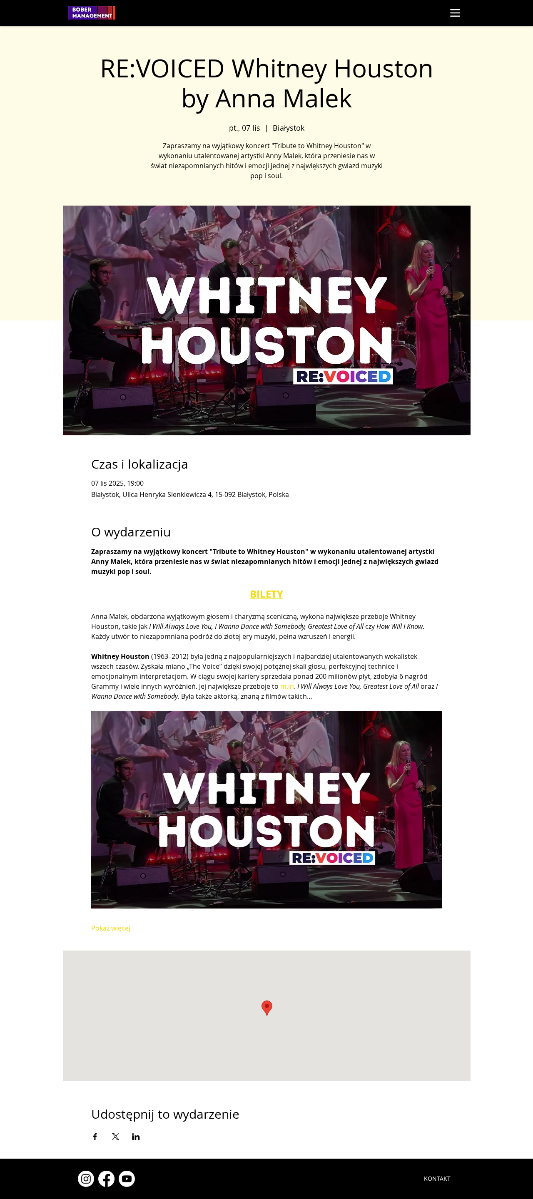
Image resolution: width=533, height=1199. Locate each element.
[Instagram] (86, 1179)
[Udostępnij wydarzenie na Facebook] (95, 1136)
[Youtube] (127, 1179)
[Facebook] (106, 1179)
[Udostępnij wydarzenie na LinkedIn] (136, 1136)
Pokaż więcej (110, 928)
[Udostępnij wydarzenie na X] (116, 1136)
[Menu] (455, 13)
